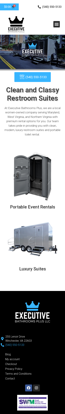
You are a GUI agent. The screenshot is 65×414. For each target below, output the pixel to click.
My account (12, 359)
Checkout (11, 364)
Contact (10, 378)
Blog (8, 354)
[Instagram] (36, 387)
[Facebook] (28, 387)
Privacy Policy (13, 369)
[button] (56, 24)
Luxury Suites (32, 268)
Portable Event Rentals (32, 207)
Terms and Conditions (18, 373)
